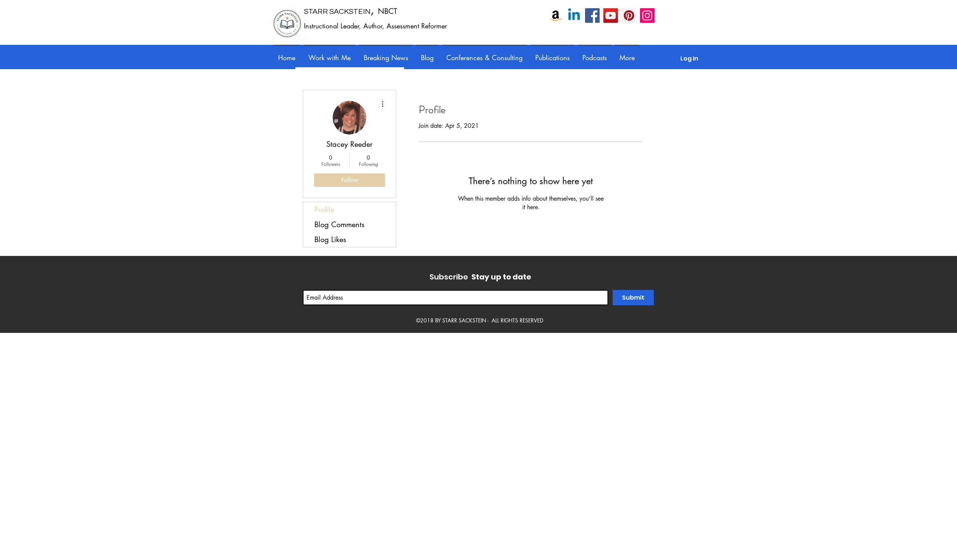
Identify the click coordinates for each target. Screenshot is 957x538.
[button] (484, 54)
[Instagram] (647, 15)
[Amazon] (555, 15)
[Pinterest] (629, 15)
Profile (324, 209)
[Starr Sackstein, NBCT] (592, 15)
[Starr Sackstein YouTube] (610, 15)
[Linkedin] (574, 15)
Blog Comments (339, 224)
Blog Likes (330, 239)
